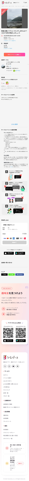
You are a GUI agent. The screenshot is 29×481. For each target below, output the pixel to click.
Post (5, 274)
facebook (20, 274)
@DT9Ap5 (17, 70)
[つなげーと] (10, 357)
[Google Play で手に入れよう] (21, 340)
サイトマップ (6, 390)
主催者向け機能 (7, 404)
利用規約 (5, 429)
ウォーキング (18, 6)
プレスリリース (7, 421)
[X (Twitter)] (5, 366)
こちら (11, 166)
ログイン (5, 375)
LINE (12, 274)
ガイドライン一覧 (7, 438)
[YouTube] (13, 366)
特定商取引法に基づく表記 (10, 435)
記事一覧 (5, 393)
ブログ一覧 (6, 396)
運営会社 (5, 415)
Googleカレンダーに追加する (10, 40)
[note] (17, 366)
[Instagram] (9, 366)
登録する (20, 463)
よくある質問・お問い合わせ (10, 384)
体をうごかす (11, 6)
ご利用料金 (6, 387)
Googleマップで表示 (8, 48)
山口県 (23, 6)
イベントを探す (7, 378)
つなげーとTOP (4, 6)
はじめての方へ (7, 381)
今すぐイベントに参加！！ (14, 54)
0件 (10, 66)
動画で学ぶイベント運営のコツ (11, 407)
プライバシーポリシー (9, 432)
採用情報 (5, 418)
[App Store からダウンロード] (8, 340)
